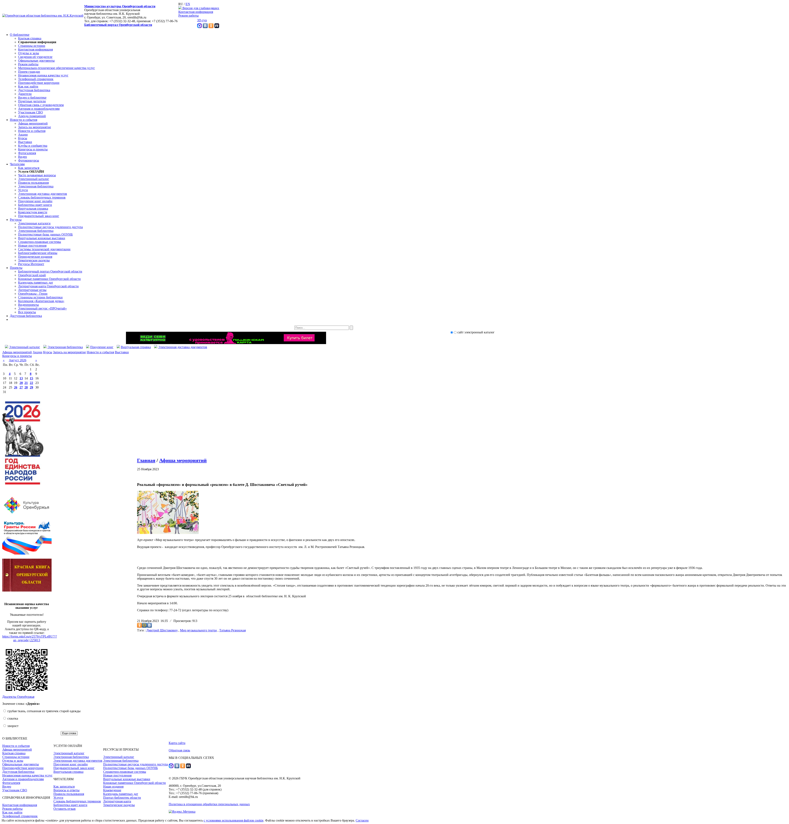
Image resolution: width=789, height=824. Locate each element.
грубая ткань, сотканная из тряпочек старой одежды (44, 711)
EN (188, 4)
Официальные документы (36, 60)
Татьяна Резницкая (232, 630)
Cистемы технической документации (44, 249)
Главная (146, 460)
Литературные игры (32, 290)
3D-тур (202, 20)
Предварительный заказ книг (38, 216)
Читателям (17, 164)
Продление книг (101, 347)
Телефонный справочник (35, 79)
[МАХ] (199, 27)
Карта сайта (177, 743)
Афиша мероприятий (33, 123)
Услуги (23, 190)
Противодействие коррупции (38, 82)
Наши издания (113, 786)
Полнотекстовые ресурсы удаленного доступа (50, 227)
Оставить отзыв (64, 808)
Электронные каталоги (34, 223)
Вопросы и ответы (66, 790)
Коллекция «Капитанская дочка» (41, 301)
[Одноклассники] (211, 27)
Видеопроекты (28, 304)
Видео (22, 156)
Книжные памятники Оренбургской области (49, 279)
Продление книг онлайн (35, 201)
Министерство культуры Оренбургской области (119, 6)
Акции (23, 134)
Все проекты (27, 312)
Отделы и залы (28, 53)
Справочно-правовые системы (39, 242)
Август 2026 (17, 360)
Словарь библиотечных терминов (42, 197)
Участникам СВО (30, 112)
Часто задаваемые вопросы (37, 175)
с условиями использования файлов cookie (233, 820)
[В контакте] (205, 27)
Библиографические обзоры (37, 253)
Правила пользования (33, 182)
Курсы (22, 138)
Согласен (362, 820)
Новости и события (23, 119)
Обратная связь (179, 750)
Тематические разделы (34, 260)
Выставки (25, 142)
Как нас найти (28, 86)
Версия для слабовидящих (200, 8)
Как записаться (28, 168)
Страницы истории (31, 45)
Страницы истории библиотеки (40, 297)
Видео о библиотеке (32, 97)
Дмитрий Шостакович (162, 630)
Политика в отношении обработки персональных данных (209, 804)
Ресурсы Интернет (31, 264)
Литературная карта (117, 801)
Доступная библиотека (34, 90)
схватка (12, 718)
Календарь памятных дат (35, 282)
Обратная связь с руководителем (41, 105)
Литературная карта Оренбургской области (48, 286)
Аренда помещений (32, 116)
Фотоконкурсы (28, 160)
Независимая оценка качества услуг (43, 75)
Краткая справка (29, 38)
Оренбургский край (32, 275)
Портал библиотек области (122, 797)
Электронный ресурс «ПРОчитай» (42, 308)
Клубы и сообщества (32, 145)
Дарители (25, 94)
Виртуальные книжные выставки (41, 238)
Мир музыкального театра (198, 630)
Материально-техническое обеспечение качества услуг (56, 68)
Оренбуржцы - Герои (32, 293)
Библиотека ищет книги (35, 205)
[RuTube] (216, 27)
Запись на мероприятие (34, 127)
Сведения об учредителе (35, 57)
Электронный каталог (33, 179)
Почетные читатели (32, 101)
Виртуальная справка (33, 208)
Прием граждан (29, 71)
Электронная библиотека (35, 186)
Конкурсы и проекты (33, 149)
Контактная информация (195, 12)
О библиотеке (19, 34)
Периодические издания (35, 256)
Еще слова (69, 733)
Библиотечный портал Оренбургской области (118, 25)
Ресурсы (16, 219)
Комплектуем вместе (32, 212)
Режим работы (188, 15)
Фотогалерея (27, 153)
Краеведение (112, 790)
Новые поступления (32, 245)
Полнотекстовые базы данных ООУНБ (45, 234)
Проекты (16, 267)
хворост (12, 726)
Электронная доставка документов (42, 193)
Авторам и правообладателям (39, 108)
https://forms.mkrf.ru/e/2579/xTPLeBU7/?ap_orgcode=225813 (29, 638)
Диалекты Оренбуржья (18, 696)
